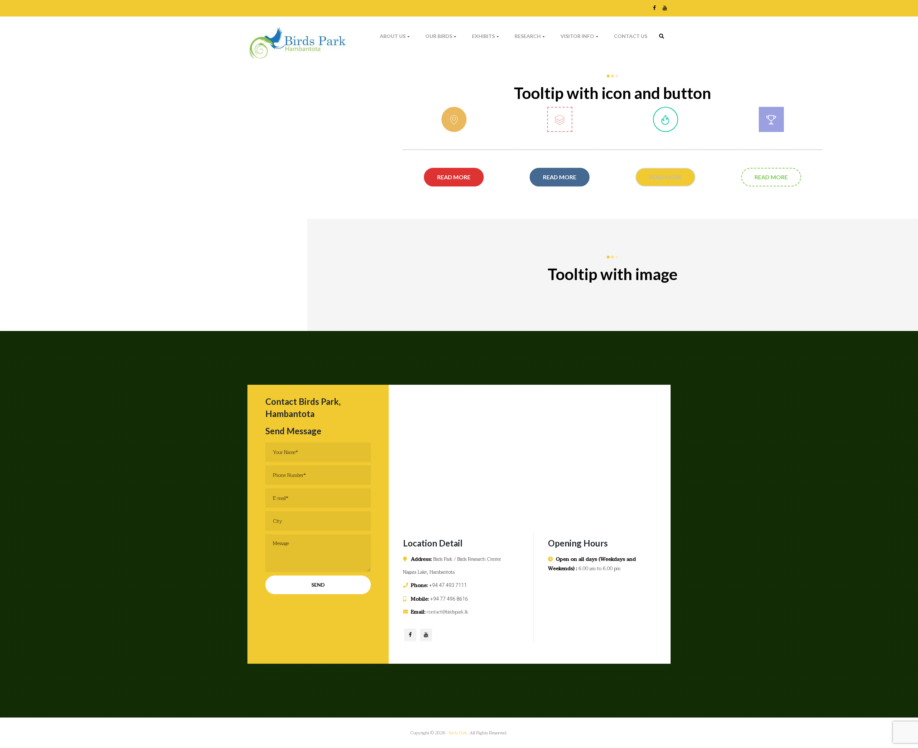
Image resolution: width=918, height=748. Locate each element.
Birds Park (458, 733)
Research (528, 36)
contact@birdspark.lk (447, 612)
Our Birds (439, 36)
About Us (393, 36)
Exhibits (484, 36)
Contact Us (630, 36)
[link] (661, 36)
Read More (454, 174)
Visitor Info (577, 36)
